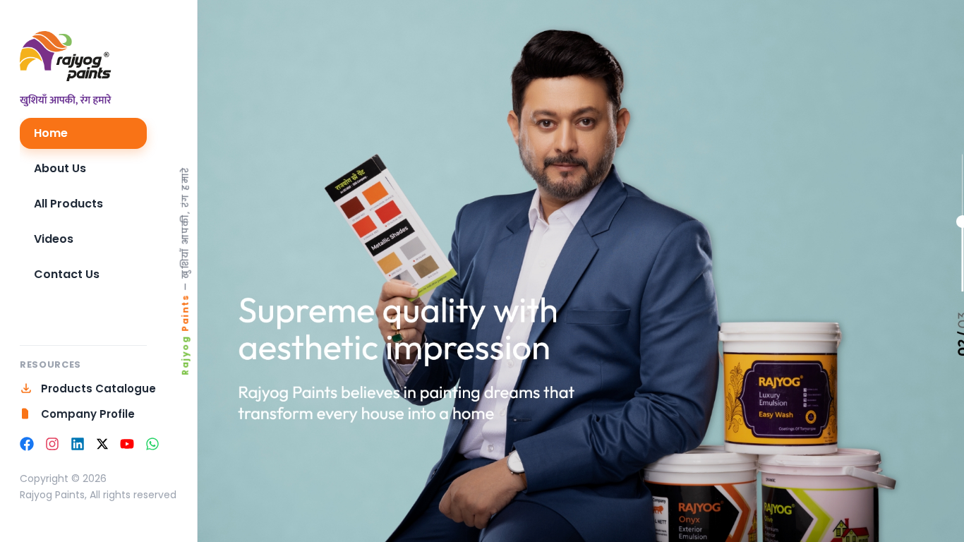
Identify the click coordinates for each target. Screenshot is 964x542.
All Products (68, 203)
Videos (53, 239)
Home (51, 133)
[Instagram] (52, 444)
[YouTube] (127, 444)
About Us (60, 168)
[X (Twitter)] (102, 444)
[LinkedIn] (78, 444)
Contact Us (67, 274)
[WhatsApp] (152, 444)
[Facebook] (27, 444)
